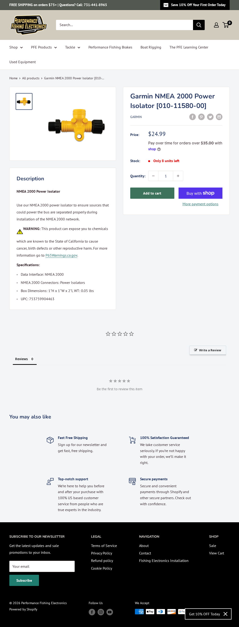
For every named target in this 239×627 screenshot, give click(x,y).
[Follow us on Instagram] (101, 612)
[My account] (216, 25)
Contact (145, 553)
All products (30, 78)
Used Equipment (22, 61)
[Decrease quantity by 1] (153, 176)
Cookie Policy (101, 568)
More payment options (200, 204)
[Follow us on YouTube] (109, 612)
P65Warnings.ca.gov (61, 255)
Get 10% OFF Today (204, 614)
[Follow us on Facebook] (92, 612)
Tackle (70, 47)
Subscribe (24, 580)
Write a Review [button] (210, 350)
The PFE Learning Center (188, 47)
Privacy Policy (101, 553)
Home (13, 78)
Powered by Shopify (23, 609)
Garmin (136, 117)
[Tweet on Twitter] (210, 116)
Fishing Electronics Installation (164, 560)
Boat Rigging (151, 47)
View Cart (216, 553)
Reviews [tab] (21, 359)
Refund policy (102, 560)
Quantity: (137, 176)
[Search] (199, 25)
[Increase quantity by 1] (178, 176)
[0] (226, 25)
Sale (212, 545)
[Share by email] (219, 116)
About (144, 545)
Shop (13, 47)
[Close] (225, 614)
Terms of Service (104, 545)
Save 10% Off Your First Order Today (198, 5)
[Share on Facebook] (192, 116)
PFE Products (41, 47)
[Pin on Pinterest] (201, 116)
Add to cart (152, 193)
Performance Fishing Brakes (110, 47)
